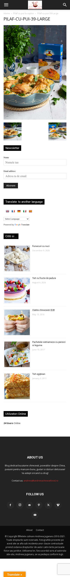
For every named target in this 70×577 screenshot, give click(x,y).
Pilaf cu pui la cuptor (23, 13)
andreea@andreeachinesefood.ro (41, 480)
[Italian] (24, 211)
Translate (25, 225)
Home (7, 13)
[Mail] (29, 505)
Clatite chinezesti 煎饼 (43, 310)
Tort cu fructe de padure (44, 278)
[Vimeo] (58, 505)
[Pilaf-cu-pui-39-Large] (35, 118)
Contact (40, 530)
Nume (6, 157)
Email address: (10, 171)
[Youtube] (35, 515)
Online (12, 423)
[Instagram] (20, 505)
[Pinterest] (39, 505)
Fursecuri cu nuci (41, 246)
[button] (6, 5)
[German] (18, 211)
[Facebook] (10, 505)
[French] (13, 211)
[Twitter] (48, 505)
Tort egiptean (38, 374)
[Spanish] (30, 211)
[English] (7, 211)
